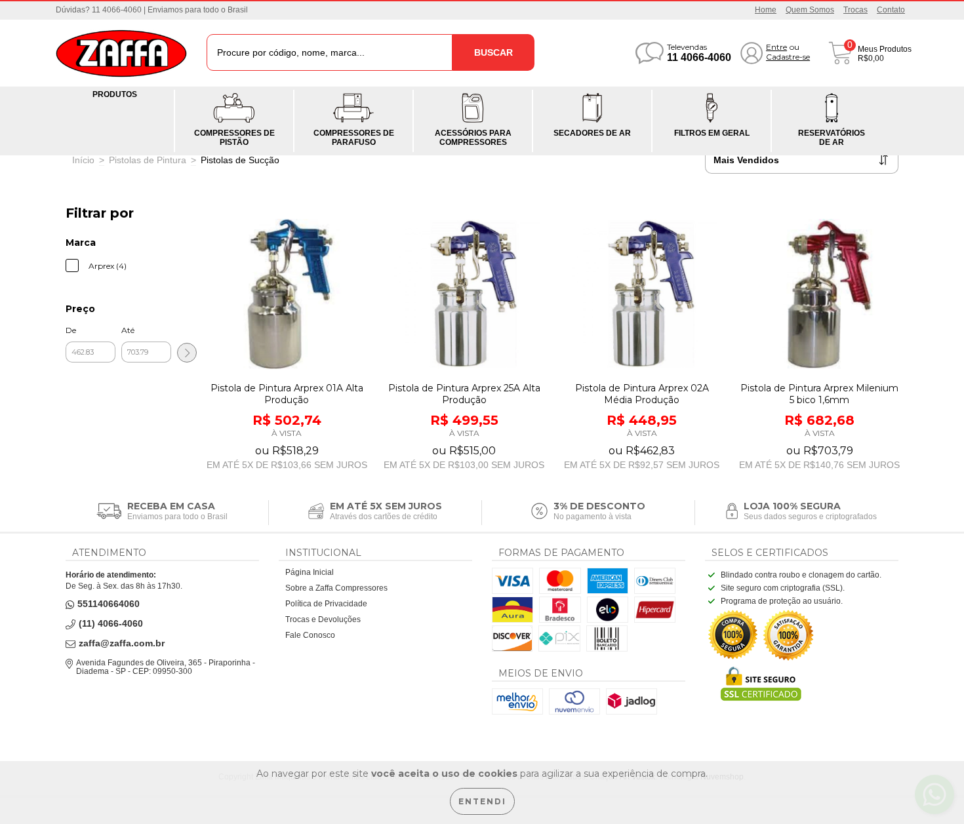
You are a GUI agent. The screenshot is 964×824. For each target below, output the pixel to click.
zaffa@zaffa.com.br (122, 643)
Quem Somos (810, 9)
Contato (891, 9)
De (71, 330)
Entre (776, 47)
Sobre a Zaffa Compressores (336, 588)
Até (127, 330)
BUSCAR (493, 52)
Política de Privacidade (326, 603)
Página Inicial (309, 572)
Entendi (482, 801)
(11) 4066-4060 (111, 623)
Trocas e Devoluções (323, 619)
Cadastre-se (788, 57)
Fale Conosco (310, 635)
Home (765, 9)
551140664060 (108, 604)
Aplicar (187, 353)
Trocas (855, 9)
